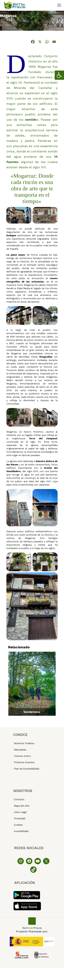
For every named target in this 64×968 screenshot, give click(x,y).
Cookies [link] (18, 825)
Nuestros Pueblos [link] (24, 743)
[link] (59, 75)
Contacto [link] (19, 799)
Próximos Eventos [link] (24, 762)
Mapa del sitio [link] (22, 805)
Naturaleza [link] (20, 749)
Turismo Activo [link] (22, 756)
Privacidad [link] (19, 818)
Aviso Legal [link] (20, 812)
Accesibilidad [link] (21, 831)
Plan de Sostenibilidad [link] (26, 768)
